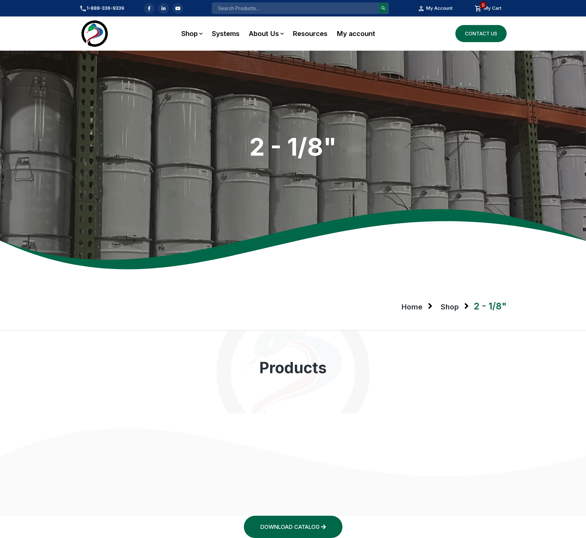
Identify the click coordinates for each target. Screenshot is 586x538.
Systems (226, 34)
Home (411, 306)
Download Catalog (290, 527)
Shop (189, 34)
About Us (264, 34)
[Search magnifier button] (383, 8)
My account (356, 34)
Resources (310, 34)
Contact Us (481, 34)
